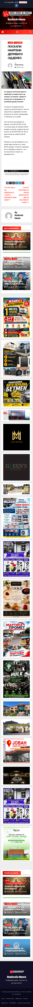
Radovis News (16, 19)
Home (3, 998)
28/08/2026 (10, 891)
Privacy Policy (10, 998)
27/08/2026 (10, 912)
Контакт (25, 998)
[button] (30, 32)
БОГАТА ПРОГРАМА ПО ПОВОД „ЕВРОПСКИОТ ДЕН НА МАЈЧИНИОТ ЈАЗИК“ (23, 195)
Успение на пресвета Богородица (14, 242)
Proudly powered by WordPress (11, 991)
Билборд (7, 259)
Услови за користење (24, 1003)
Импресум (19, 998)
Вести (10, 42)
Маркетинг (4, 1003)
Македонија (18, 42)
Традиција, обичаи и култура (13, 239)
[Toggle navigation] (17, 32)
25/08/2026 (10, 933)
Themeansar (17, 994)
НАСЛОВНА (12, 1003)
